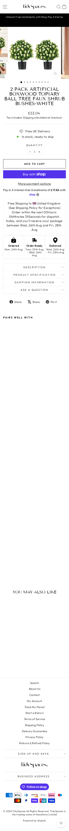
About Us (34, 689)
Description (34, 267)
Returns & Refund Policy (34, 743)
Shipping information (34, 282)
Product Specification (34, 274)
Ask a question (34, 290)
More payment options (34, 184)
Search (34, 683)
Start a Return (34, 713)
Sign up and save (33, 753)
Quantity (34, 145)
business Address (34, 776)
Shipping (28, 117)
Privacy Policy (35, 737)
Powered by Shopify (34, 820)
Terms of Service (34, 719)
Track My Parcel (34, 707)
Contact (34, 695)
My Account (34, 701)
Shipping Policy (34, 725)
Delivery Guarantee (34, 731)
